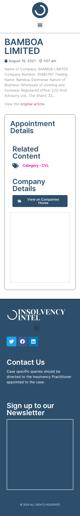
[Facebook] (22, 341)
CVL (45, 165)
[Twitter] (11, 341)
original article (32, 104)
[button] (40, 25)
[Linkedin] (33, 341)
